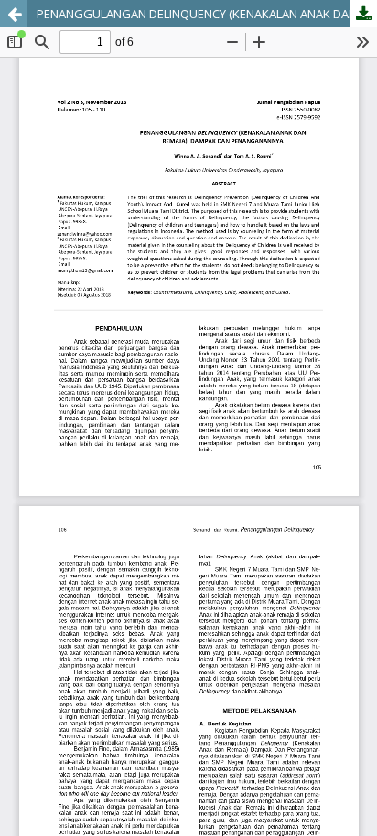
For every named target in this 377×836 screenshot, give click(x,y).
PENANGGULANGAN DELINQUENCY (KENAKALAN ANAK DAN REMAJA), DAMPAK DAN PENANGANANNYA (207, 13)
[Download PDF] (363, 13)
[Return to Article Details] (13, 13)
